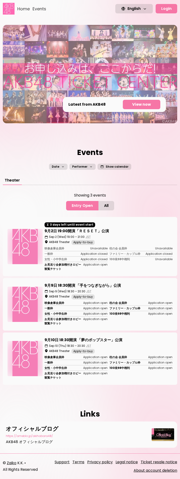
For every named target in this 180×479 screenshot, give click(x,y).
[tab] (12, 180)
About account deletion (155, 470)
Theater (12, 180)
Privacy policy (100, 462)
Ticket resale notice (159, 462)
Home (23, 9)
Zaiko (11, 463)
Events (39, 9)
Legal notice (127, 462)
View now (141, 104)
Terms (78, 462)
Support (62, 462)
